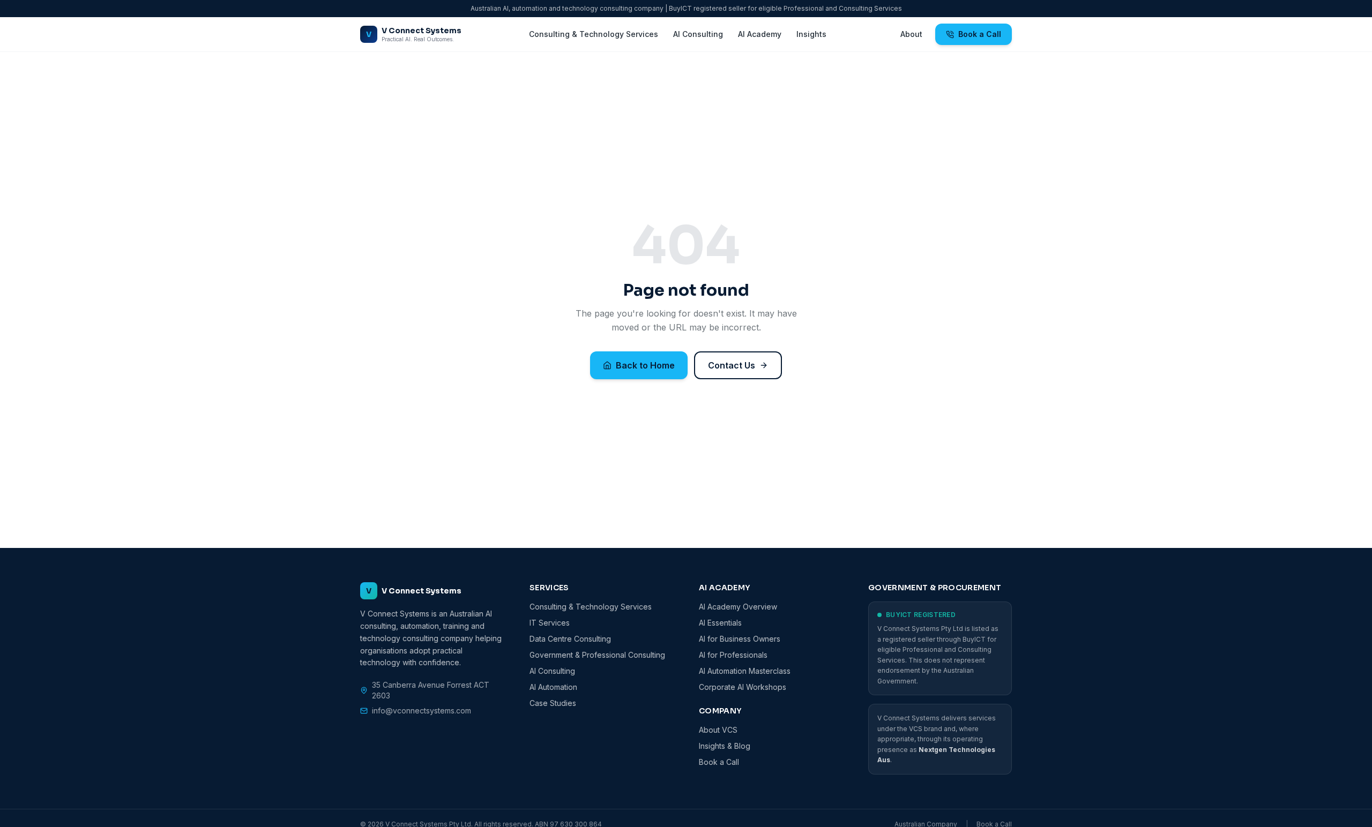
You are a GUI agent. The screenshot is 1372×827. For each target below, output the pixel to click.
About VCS (718, 729)
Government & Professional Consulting (597, 654)
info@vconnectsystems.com (421, 710)
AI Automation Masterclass (745, 670)
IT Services (550, 622)
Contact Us (731, 365)
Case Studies (553, 703)
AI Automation (553, 686)
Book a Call (979, 34)
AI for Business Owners (739, 638)
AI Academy (759, 34)
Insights (811, 34)
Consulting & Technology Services (593, 34)
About (911, 34)
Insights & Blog (724, 745)
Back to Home (645, 365)
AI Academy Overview (738, 606)
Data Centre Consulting (570, 638)
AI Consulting (698, 34)
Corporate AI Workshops (742, 686)
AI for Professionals (733, 654)
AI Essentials (720, 622)
